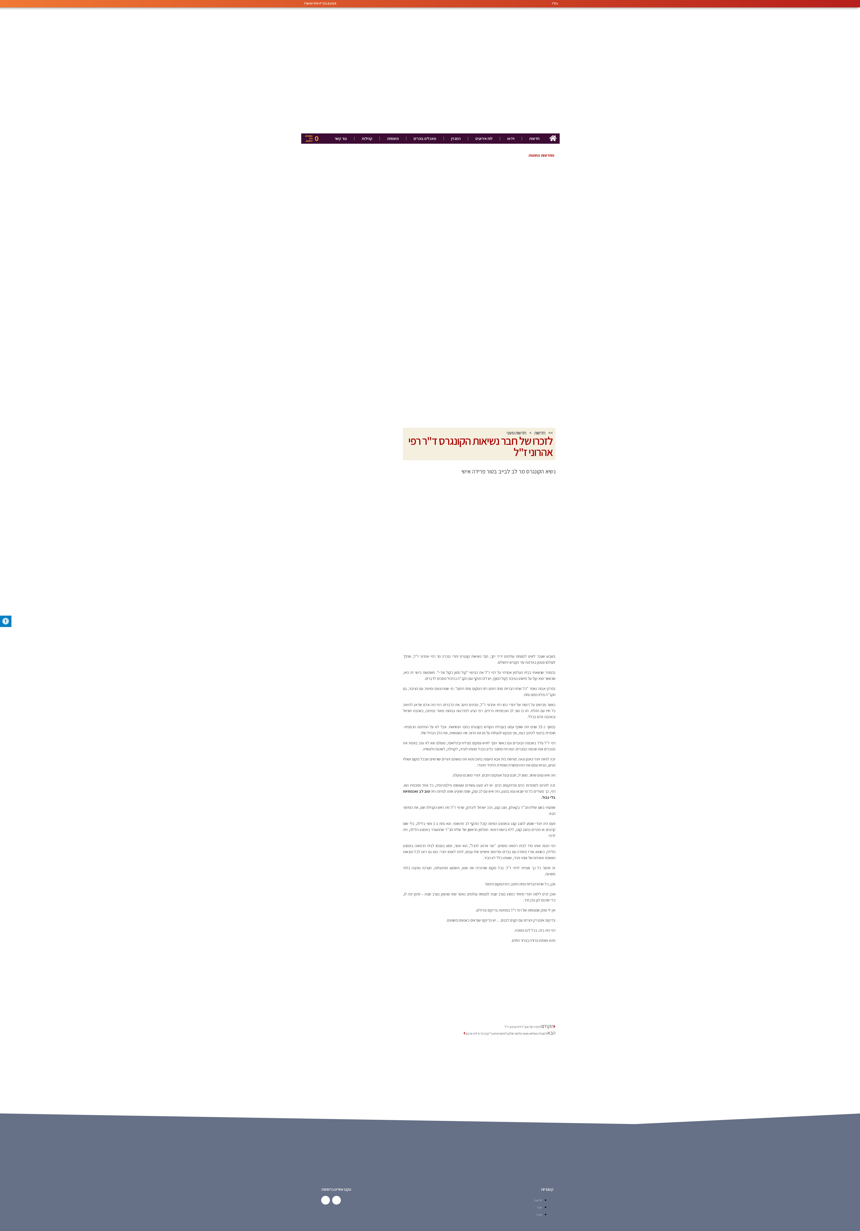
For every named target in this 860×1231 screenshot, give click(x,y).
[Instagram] (325, 1200)
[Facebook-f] (336, 1200)
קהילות (367, 138)
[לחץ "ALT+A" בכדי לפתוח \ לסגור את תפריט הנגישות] (5, 621)
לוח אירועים (483, 138)
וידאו (510, 138)
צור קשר (340, 138)
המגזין (455, 138)
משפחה (393, 138)
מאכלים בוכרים (425, 138)
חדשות (534, 138)
